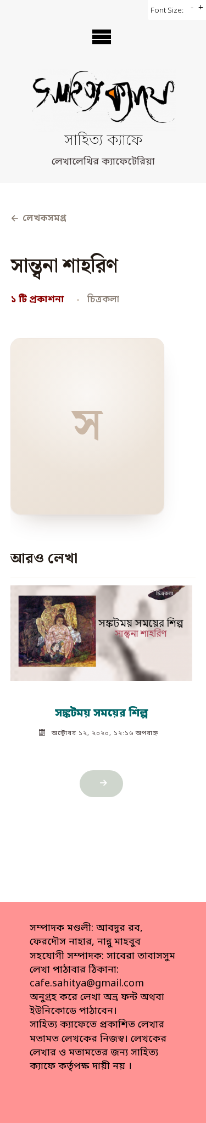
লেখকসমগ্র (38, 219)
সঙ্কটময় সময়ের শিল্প (101, 714)
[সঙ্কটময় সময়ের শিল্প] (101, 628)
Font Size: (167, 10)
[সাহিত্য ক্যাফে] (103, 100)
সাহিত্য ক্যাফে (103, 141)
